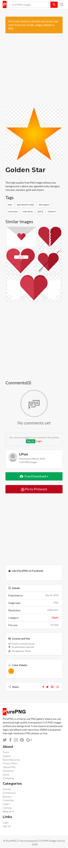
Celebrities (8, 800)
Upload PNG (9, 767)
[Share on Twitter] (5, 740)
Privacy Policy (10, 763)
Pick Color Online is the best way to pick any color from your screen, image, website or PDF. (33, 25)
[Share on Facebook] (10, 740)
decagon (44, 204)
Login (39, 441)
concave (12, 211)
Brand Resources (11, 759)
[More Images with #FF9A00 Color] (11, 671)
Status (6, 774)
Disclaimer (8, 771)
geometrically (25, 204)
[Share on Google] (29, 740)
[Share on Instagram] (16, 740)
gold (40, 211)
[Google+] (52, 686)
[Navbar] (61, 4)
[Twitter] (47, 686)
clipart (52, 211)
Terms (6, 752)
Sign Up (30, 441)
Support (7, 756)
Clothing (7, 808)
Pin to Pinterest (35, 489)
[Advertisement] (34, 71)
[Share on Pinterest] (22, 740)
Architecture (9, 793)
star (9, 204)
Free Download (35, 476)
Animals (7, 789)
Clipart (55, 617)
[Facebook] (43, 686)
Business (7, 796)
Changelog (8, 778)
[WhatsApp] (58, 686)
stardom (27, 211)
